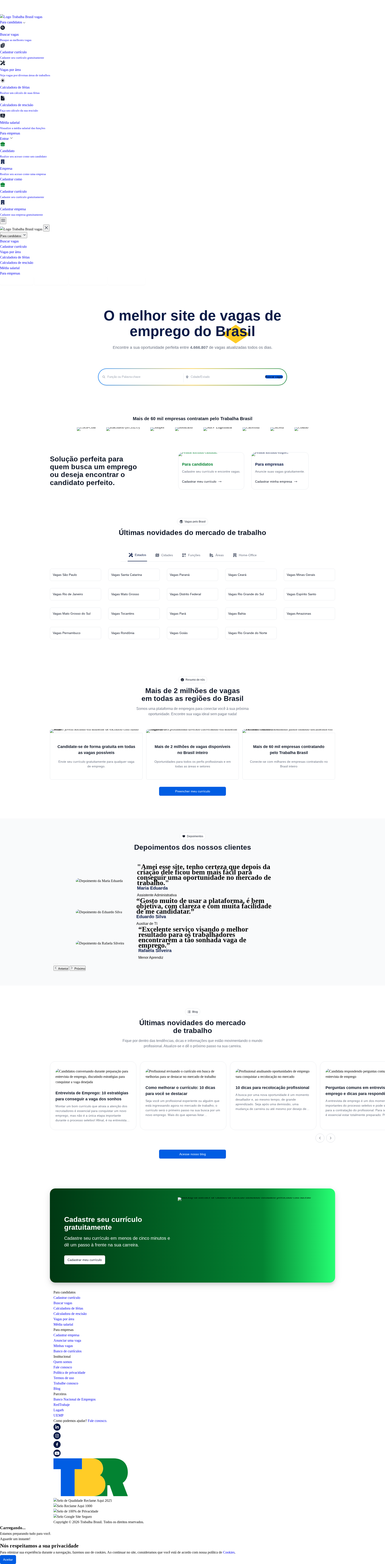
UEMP (58, 1415)
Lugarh (58, 1410)
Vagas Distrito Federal (185, 594)
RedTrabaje (61, 1405)
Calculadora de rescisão (16, 262)
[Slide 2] (55, 964)
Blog (56, 1388)
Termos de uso (63, 1378)
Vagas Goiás (179, 633)
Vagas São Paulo (65, 574)
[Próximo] (330, 1138)
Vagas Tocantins (122, 613)
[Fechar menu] (46, 228)
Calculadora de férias (15, 257)
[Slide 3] (57, 964)
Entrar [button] (5, 138)
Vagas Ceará (237, 574)
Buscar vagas (9, 241)
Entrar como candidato (88, 280)
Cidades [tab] (167, 555)
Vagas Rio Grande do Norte (247, 633)
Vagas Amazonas (299, 613)
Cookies (229, 1552)
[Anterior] (319, 1138)
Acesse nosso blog (192, 1154)
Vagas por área (10, 252)
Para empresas (10, 133)
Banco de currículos (67, 1351)
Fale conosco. (97, 1421)
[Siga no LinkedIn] (57, 1429)
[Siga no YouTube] (57, 1455)
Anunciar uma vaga (67, 1340)
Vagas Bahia (237, 613)
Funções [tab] (194, 555)
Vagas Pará (178, 613)
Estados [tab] (140, 555)
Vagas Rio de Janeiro (68, 594)
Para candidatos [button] (11, 22)
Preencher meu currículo (192, 791)
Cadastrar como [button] (11, 179)
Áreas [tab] (219, 555)
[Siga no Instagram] (57, 1438)
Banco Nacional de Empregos (74, 1399)
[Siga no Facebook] (57, 1447)
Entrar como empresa (126, 280)
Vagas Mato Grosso (125, 594)
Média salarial (10, 268)
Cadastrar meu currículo (85, 1260)
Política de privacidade (69, 1372)
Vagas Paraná (180, 574)
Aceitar (8, 1559)
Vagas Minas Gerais (301, 574)
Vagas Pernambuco (66, 633)
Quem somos (62, 1362)
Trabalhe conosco (65, 1383)
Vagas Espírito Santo (301, 594)
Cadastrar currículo (13, 246)
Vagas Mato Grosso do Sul (71, 613)
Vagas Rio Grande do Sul (246, 594)
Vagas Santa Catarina (126, 574)
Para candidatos (11, 236)
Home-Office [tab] (248, 555)
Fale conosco (62, 1367)
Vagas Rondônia (122, 633)
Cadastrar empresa (51, 280)
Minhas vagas (63, 1346)
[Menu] (3, 220)
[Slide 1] (53, 964)
